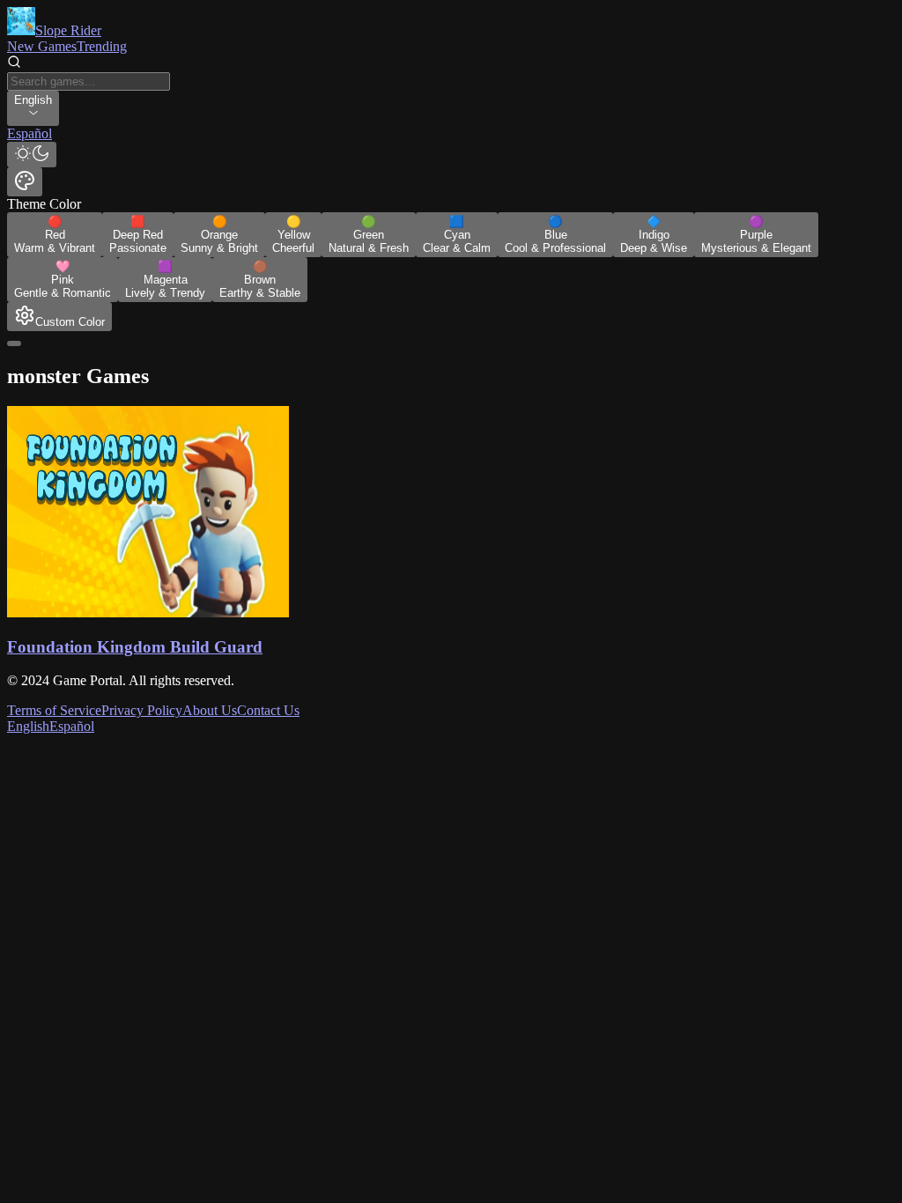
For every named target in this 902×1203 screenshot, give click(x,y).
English (28, 726)
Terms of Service (54, 710)
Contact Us (268, 710)
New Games (42, 46)
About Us (209, 710)
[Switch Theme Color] (24, 181)
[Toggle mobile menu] (14, 343)
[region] (451, 134)
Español (71, 726)
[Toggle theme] (31, 154)
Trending (102, 46)
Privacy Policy (141, 710)
